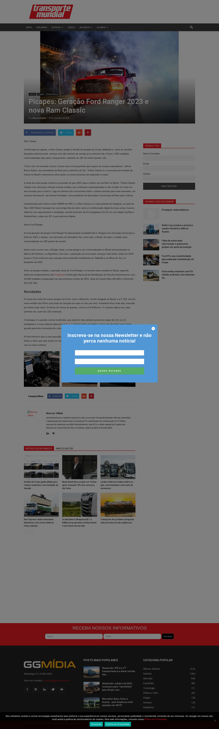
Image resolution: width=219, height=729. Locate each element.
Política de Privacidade (155, 719)
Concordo (96, 724)
